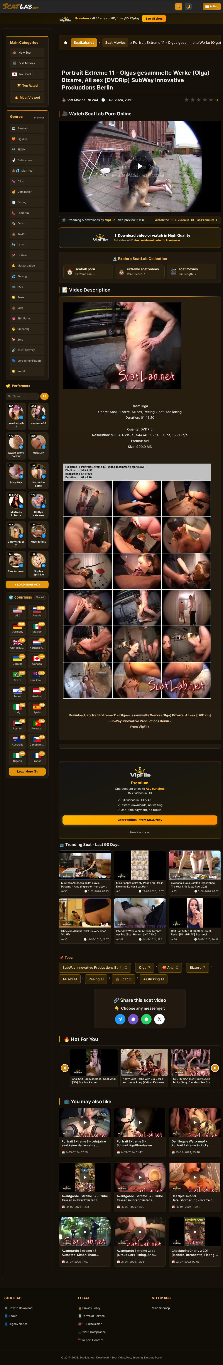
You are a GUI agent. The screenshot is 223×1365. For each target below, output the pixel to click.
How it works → (139, 832)
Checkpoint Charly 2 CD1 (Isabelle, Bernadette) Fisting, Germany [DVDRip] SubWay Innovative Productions (193, 1253)
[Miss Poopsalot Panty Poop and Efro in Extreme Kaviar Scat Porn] (140, 865)
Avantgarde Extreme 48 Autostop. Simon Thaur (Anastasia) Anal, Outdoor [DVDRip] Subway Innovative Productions (83, 1253)
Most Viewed (27, 97)
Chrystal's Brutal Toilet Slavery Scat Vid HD (83, 933)
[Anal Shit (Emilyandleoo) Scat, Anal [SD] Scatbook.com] (94, 1062)
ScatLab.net (84, 42)
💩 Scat (121, 979)
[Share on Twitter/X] (159, 1019)
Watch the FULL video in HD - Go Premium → (186, 220)
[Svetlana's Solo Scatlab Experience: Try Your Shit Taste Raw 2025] (195, 865)
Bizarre (195, 967)
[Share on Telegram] (120, 1019)
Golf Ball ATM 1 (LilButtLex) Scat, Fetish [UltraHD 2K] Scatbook (191, 933)
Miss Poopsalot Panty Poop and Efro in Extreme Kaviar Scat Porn (139, 884)
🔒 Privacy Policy (89, 1308)
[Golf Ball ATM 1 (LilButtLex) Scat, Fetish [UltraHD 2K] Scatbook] (195, 913)
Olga (143, 967)
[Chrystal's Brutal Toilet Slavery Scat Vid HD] (85, 913)
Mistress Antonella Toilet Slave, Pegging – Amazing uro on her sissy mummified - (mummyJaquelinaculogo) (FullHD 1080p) (83, 884)
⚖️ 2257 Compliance (92, 1332)
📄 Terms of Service (91, 1316)
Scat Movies (115, 42)
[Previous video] (65, 1068)
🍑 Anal (168, 967)
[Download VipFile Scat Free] (21, 6)
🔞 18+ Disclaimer (90, 1324)
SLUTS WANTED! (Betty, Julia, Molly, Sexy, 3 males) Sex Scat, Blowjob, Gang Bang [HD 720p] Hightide (192, 1084)
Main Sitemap (161, 1308)
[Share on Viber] (133, 1019)
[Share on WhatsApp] (146, 1019)
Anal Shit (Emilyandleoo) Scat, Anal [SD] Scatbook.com (94, 1080)
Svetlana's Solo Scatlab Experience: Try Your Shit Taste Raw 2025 (193, 884)
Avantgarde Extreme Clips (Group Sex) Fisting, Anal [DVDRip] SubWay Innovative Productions (138, 1253)
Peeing (94, 979)
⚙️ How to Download (18, 1308)
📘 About (10, 1316)
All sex (68, 979)
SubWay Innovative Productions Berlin (93, 967)
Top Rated (27, 85)
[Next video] (215, 1068)
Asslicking (151, 979)
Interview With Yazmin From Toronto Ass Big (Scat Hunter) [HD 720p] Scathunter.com (138, 933)
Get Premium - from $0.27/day (140, 820)
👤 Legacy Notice (16, 1324)
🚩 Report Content (90, 1340)
